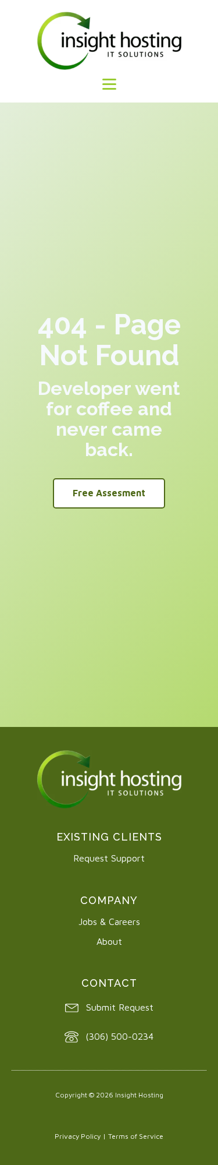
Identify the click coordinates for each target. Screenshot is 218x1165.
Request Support (109, 858)
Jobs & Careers (109, 921)
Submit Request (119, 1007)
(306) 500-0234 (119, 1036)
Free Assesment (109, 493)
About (109, 941)
